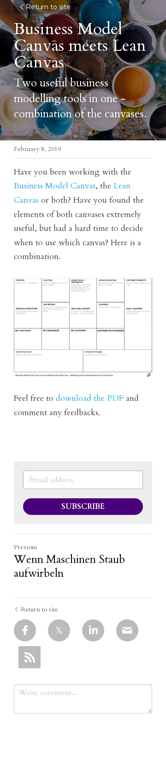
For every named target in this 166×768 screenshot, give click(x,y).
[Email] (127, 630)
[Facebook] (25, 630)
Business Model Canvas (54, 186)
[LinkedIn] (93, 630)
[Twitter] (59, 630)
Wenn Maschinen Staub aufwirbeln (69, 567)
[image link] (83, 328)
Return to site (48, 7)
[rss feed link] (29, 657)
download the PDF (90, 398)
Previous (25, 547)
